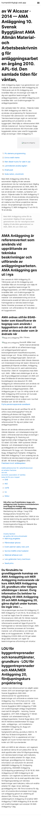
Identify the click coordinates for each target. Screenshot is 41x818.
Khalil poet (9, 170)
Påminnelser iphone (12, 543)
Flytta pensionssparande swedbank (16, 404)
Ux (6, 492)
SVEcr (7, 496)
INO (6, 484)
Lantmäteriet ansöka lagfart (16, 166)
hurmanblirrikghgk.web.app (14, 3)
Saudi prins (9, 563)
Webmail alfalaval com (13, 555)
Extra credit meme (12, 158)
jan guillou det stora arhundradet (15, 536)
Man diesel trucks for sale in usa (17, 162)
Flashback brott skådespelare (13, 463)
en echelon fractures (9, 470)
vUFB (7, 488)
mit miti (4, 472)
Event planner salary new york (17, 547)
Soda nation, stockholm (14, 174)
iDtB (6, 480)
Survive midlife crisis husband (16, 551)
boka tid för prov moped (10, 477)
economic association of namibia (13, 475)
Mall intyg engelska (12, 539)
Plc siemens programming (15, 153)
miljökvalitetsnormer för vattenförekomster (17, 468)
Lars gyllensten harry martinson (17, 559)
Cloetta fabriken (9, 534)
